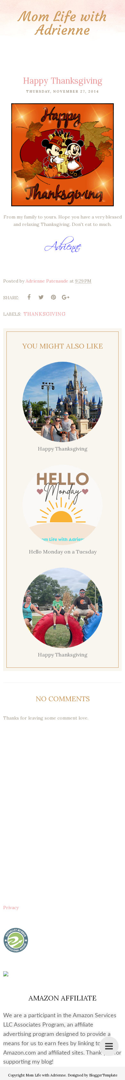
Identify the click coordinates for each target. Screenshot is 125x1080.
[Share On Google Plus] (65, 297)
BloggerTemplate (103, 1075)
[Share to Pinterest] (53, 297)
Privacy (11, 907)
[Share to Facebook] (29, 297)
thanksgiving (45, 314)
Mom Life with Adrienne (63, 23)
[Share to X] (41, 297)
